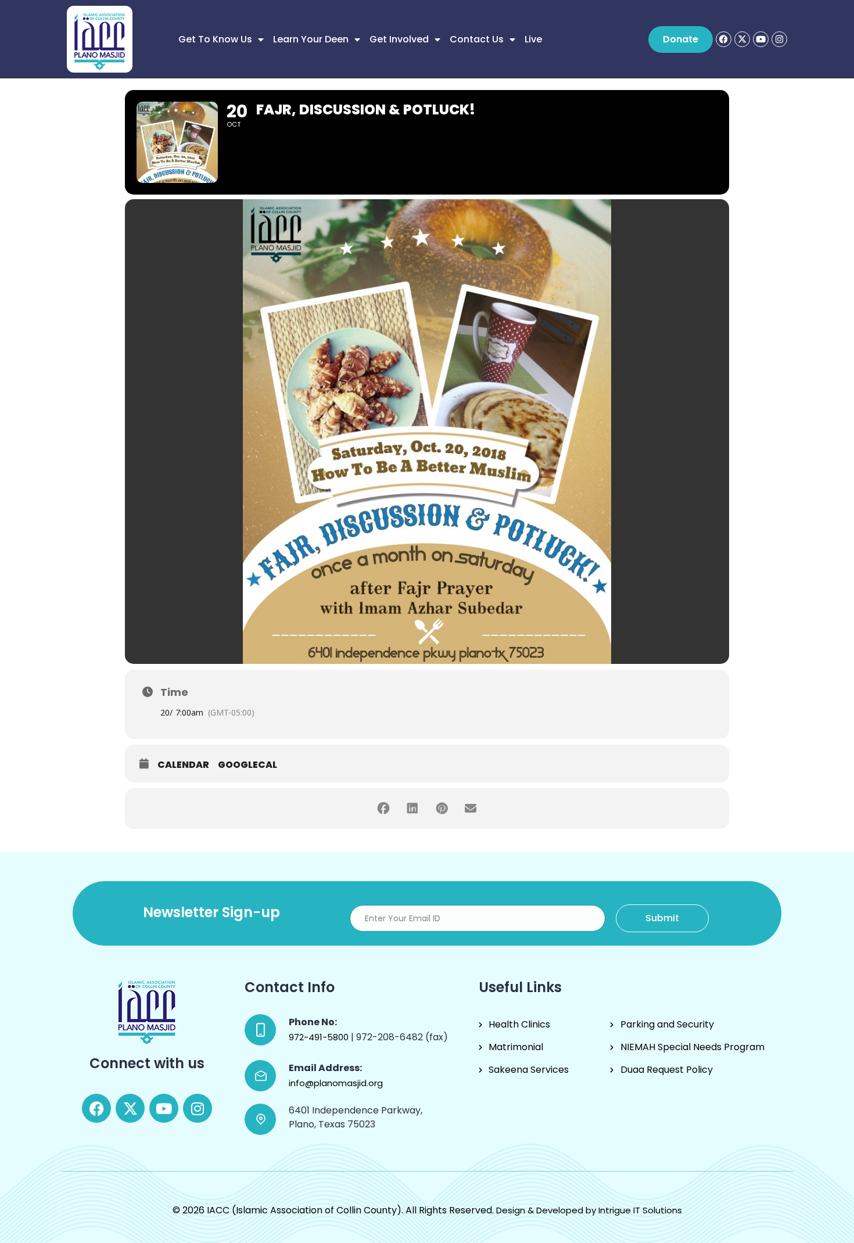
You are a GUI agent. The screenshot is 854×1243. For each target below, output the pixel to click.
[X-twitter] (742, 39)
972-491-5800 (320, 1037)
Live (533, 39)
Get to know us (215, 39)
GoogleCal (247, 765)
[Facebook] (723, 39)
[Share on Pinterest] (441, 808)
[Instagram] (779, 39)
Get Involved (399, 39)
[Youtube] (761, 39)
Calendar (183, 765)
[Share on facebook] (383, 808)
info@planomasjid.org (336, 1083)
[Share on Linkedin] (412, 808)
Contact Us (477, 39)
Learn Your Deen (311, 39)
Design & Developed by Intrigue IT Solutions (589, 1210)
